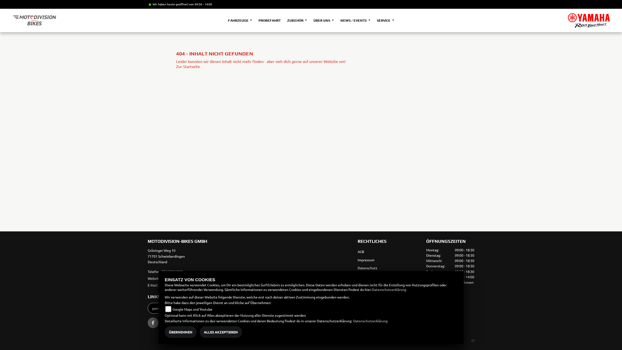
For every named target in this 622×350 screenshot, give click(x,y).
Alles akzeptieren (221, 332)
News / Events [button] (353, 20)
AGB (361, 251)
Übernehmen (180, 332)
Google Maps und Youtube (192, 309)
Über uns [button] (322, 20)
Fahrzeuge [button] (238, 20)
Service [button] (384, 20)
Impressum (366, 260)
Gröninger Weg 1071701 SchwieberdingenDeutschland (166, 256)
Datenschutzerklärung (389, 289)
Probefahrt (270, 20)
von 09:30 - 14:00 (200, 4)
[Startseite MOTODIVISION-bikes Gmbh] (589, 20)
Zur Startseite (188, 66)
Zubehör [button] (295, 20)
